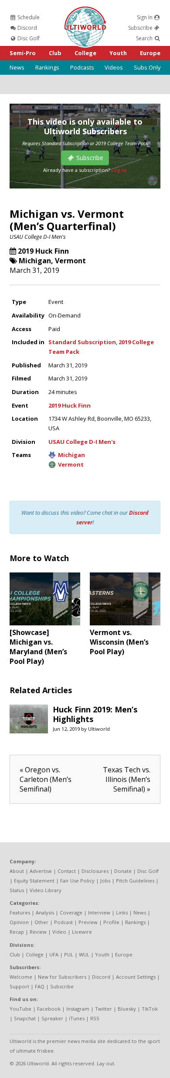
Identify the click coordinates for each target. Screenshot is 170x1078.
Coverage (71, 912)
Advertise (41, 871)
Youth (118, 53)
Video (59, 931)
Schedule (28, 17)
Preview (88, 922)
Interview (99, 912)
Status (17, 890)
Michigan (35, 260)
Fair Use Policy (77, 880)
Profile (111, 922)
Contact (67, 871)
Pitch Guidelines (135, 880)
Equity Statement (34, 880)
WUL (84, 954)
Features (20, 912)
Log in (119, 170)
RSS (94, 1018)
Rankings (47, 67)
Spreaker (52, 1018)
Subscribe (141, 27)
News (17, 67)
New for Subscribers (62, 976)
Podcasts (82, 67)
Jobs (105, 880)
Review (38, 931)
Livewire (82, 931)
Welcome (21, 976)
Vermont (70, 260)
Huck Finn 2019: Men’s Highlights (95, 714)
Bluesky (127, 1008)
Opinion (19, 922)
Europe (150, 53)
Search (145, 38)
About (17, 871)
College (85, 53)
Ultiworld (99, 729)
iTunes (77, 1018)
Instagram (77, 1008)
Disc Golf (28, 38)
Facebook (49, 1008)
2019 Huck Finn (43, 251)
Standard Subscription (82, 342)
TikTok (150, 1008)
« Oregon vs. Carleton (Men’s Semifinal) (45, 779)
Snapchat (25, 1018)
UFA (53, 954)
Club (55, 53)
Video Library (45, 890)
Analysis (45, 912)
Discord (26, 27)
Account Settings (136, 976)
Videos (114, 67)
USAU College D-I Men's (38, 237)
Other (41, 922)
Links (122, 912)
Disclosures (95, 871)
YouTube (20, 1008)
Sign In (145, 17)
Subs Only (147, 67)
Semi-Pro (23, 53)
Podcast (63, 922)
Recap (17, 931)
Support (19, 986)
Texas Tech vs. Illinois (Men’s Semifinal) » (126, 779)
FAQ (39, 986)
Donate (123, 871)
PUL (68, 954)
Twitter (103, 1008)
